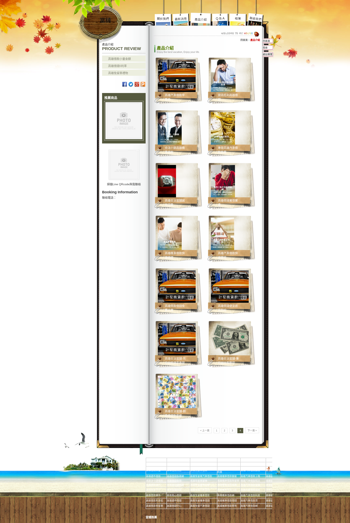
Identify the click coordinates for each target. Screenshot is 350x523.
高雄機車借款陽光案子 (181, 19)
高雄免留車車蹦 (238, 19)
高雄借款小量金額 (119, 58)
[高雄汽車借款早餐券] (184, 75)
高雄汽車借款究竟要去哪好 (201, 19)
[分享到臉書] (124, 84)
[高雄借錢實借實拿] (223, 181)
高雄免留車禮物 (118, 73)
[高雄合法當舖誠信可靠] (167, 181)
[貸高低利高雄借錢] (223, 75)
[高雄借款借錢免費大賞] (184, 286)
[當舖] (101, 19)
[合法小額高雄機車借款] (170, 128)
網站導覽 (267, 54)
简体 (265, 47)
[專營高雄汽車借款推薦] (223, 128)
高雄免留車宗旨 (164, 19)
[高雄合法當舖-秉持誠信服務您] (235, 339)
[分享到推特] (130, 84)
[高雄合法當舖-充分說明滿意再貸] (184, 339)
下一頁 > (252, 430)
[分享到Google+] (137, 84)
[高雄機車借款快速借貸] (170, 233)
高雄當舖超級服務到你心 (220, 19)
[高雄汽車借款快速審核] (222, 233)
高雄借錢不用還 (255, 19)
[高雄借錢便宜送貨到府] (237, 286)
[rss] (143, 84)
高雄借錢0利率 (117, 65)
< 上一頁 (204, 430)
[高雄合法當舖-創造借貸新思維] (182, 391)
